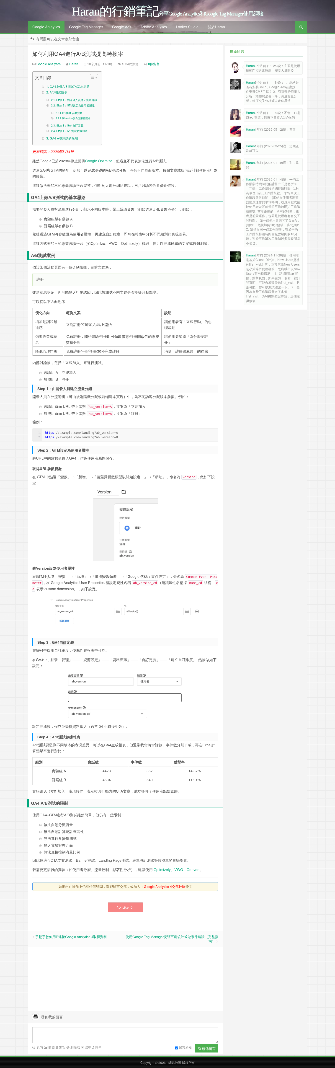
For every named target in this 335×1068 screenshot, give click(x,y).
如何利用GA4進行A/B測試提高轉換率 (77, 53)
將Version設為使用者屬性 (76, 118)
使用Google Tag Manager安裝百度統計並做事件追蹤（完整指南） (172, 939)
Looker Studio (187, 26)
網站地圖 (174, 1062)
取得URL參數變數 (72, 113)
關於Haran (216, 26)
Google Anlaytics (46, 26)
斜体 (97, 1047)
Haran (73, 64)
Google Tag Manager (86, 26)
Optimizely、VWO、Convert (176, 869)
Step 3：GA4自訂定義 (69, 125)
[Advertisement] (125, 979)
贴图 (51, 1047)
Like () (128, 907)
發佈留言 (208, 1048)
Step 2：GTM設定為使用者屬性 (75, 105)
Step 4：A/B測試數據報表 (72, 131)
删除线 (75, 1047)
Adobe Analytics (153, 26)
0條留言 (154, 64)
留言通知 (185, 1047)
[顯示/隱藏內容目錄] (91, 78)
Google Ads (121, 26)
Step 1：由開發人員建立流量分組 (76, 100)
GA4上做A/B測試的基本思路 (70, 86)
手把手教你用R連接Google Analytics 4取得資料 (71, 936)
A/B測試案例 (58, 92)
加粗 (61, 1047)
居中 (87, 1047)
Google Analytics (48, 64)
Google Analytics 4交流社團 (165, 886)
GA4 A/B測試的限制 (64, 138)
